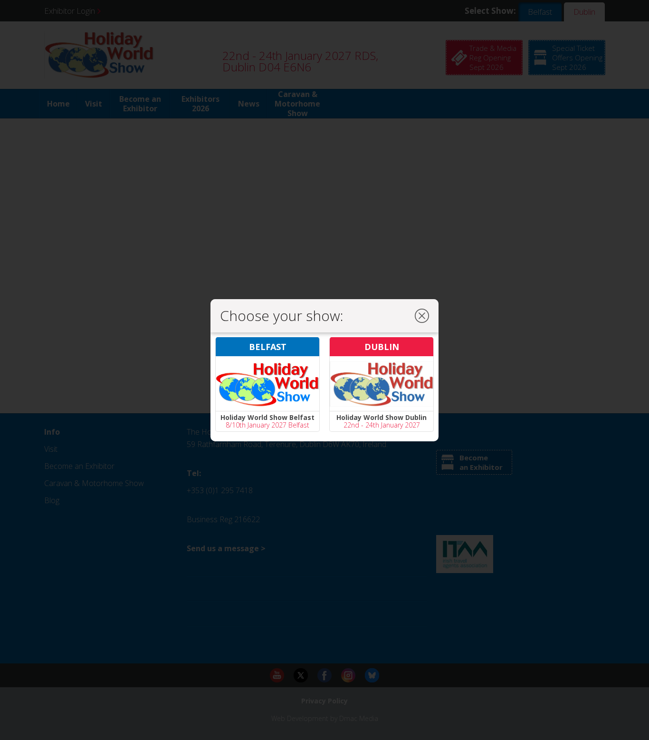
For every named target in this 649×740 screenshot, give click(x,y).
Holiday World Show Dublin (381, 417)
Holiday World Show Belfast (267, 417)
